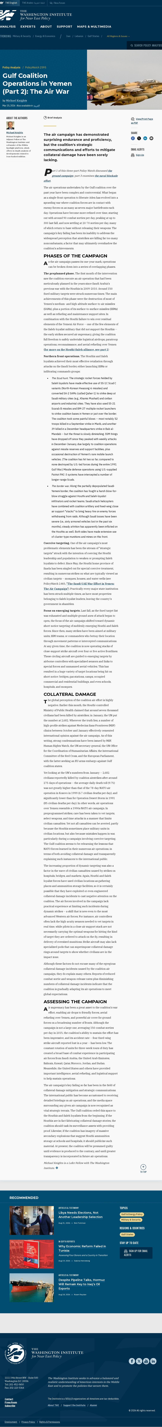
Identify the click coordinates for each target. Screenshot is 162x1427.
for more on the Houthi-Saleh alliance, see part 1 (76, 349)
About (46, 26)
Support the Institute (74, 1405)
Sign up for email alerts (136, 1253)
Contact (9, 1399)
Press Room (11, 1402)
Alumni (93, 1405)
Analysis (8, 26)
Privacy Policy (28, 1421)
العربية (37, 105)
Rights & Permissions (49, 1421)
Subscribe (10, 1405)
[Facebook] (133, 138)
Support (64, 26)
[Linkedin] (145, 138)
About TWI (53, 1405)
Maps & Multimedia (94, 26)
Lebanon (79, 36)
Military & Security (22, 36)
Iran (68, 36)
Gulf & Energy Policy (131, 1214)
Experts (28, 26)
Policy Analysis (12, 67)
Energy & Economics (45, 36)
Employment (11, 1421)
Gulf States (94, 36)
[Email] (151, 138)
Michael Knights (16, 100)
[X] (139, 138)
